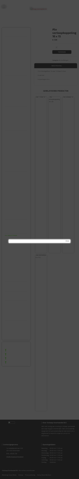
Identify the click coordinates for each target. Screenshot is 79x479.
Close (67, 241)
